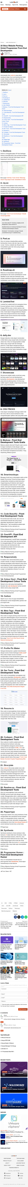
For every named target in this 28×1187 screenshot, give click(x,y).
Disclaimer (20, 1160)
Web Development (6, 911)
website (13, 75)
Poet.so (6, 238)
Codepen (8, 737)
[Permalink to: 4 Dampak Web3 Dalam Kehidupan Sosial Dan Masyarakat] (7, 956)
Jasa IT (7, 1163)
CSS (20, 747)
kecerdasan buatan (20, 822)
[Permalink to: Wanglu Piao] (2, 53)
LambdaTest (8, 301)
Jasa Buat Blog (20, 1163)
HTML (17, 747)
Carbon (7, 596)
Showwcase (8, 372)
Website (15, 911)
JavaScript (15, 905)
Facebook (8, 1173)
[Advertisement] (14, 26)
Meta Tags (8, 610)
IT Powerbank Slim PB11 (8, 1051)
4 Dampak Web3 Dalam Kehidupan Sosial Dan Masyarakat (7, 962)
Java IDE (8, 905)
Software (4, 1071)
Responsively (10, 556)
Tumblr (21, 1175)
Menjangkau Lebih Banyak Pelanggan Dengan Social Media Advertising (6, 977)
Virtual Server (4, 1130)
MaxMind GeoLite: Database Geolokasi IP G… (13, 1089)
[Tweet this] (18, 917)
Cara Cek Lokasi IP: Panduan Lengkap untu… (12, 1074)
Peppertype (9, 811)
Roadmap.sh (9, 269)
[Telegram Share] (22, 917)
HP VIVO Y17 (5, 1048)
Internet (22, 903)
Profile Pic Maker (12, 648)
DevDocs (7, 150)
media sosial (22, 653)
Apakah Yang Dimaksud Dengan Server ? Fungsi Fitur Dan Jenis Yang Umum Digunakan (6, 925)
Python (10, 908)
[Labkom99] (14, 2)
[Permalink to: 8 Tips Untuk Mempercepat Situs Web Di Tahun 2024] (21, 956)
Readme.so (9, 787)
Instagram (8, 1178)
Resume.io (9, 708)
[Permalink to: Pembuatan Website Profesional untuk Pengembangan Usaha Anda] (21, 970)
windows (15, 1140)
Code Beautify (10, 513)
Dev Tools (8, 670)
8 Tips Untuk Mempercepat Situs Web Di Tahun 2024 (20, 962)
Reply (2, 1030)
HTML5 (16, 903)
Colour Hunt (10, 579)
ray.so (5, 182)
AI (6, 835)
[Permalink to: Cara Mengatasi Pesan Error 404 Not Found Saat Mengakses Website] (21, 939)
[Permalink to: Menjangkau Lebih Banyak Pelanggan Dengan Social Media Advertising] (7, 970)
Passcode (4, 908)
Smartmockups (11, 474)
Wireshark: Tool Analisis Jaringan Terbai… (13, 1106)
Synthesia (8, 830)
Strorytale (8, 765)
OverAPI (8, 534)
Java (2, 905)
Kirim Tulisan (20, 1165)
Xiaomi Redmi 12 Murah (8, 1043)
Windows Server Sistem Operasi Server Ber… (16, 1143)
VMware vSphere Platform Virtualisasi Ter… (12, 1132)
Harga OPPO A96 (6, 1040)
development (11, 379)
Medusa (6, 440)
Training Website (14, 1167)
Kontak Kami (7, 1158)
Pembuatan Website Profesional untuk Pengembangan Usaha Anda (21, 977)
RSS (21, 1178)
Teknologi (17, 908)
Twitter (21, 1173)
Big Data (4, 1087)
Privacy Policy (7, 1160)
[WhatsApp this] (25, 917)
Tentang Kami (20, 1158)
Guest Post (7, 1165)
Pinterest (8, 1175)
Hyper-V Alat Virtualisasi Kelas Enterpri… (14, 1137)
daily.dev (7, 335)
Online (21, 905)
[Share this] (15, 917)
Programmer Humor (13, 852)
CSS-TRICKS (9, 409)
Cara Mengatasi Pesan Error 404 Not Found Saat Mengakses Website (21, 947)
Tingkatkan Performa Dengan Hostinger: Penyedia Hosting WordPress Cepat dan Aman (6, 947)
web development (13, 586)
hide (10, 90)
